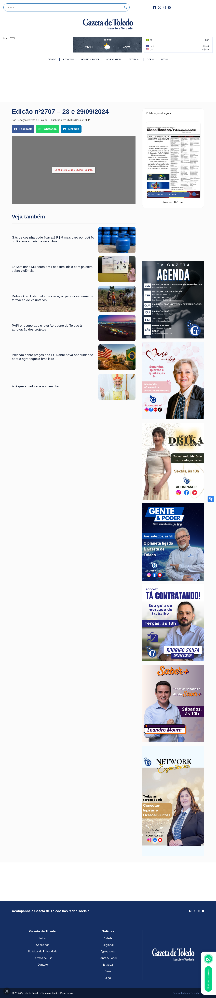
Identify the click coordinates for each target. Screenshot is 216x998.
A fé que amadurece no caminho (35, 386)
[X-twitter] (159, 7)
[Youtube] (169, 7)
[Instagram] (164, 7)
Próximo (179, 202)
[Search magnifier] (125, 7)
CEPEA (12, 38)
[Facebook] (154, 7)
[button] (23, 129)
